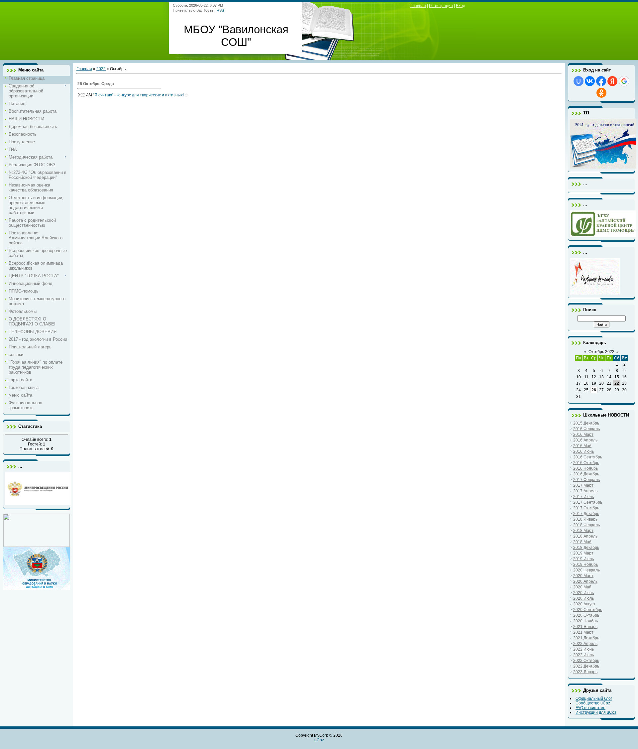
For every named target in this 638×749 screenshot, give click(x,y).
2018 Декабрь (586, 547)
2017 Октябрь (586, 508)
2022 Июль (583, 655)
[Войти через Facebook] (601, 81)
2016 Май (582, 445)
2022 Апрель (585, 643)
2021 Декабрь (586, 638)
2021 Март (583, 632)
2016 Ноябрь (585, 468)
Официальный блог (594, 698)
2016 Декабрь (586, 474)
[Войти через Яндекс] (612, 81)
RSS (220, 10)
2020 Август (584, 604)
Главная (418, 5)
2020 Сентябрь (587, 609)
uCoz (319, 740)
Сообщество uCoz (593, 703)
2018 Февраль (586, 525)
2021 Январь (585, 626)
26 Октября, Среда (95, 83)
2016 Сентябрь (587, 457)
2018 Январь (585, 519)
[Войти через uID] (579, 81)
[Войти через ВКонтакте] (590, 81)
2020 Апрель (585, 581)
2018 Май (582, 542)
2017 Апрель (585, 491)
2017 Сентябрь (587, 502)
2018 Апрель (585, 536)
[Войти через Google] (624, 81)
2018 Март (583, 530)
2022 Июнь (583, 649)
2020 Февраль (586, 570)
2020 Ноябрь (585, 621)
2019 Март (583, 553)
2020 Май (582, 587)
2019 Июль (583, 559)
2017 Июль (583, 496)
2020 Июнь (583, 592)
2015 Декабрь (586, 423)
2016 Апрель (585, 440)
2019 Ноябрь (585, 564)
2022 (101, 68)
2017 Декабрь (586, 513)
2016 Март (583, 434)
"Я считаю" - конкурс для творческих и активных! (138, 95)
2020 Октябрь (586, 615)
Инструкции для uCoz (596, 712)
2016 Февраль (586, 429)
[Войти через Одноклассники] (601, 93)
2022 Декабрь (586, 666)
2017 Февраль (586, 479)
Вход (460, 5)
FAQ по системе (590, 707)
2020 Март (583, 575)
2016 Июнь (583, 451)
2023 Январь (585, 672)
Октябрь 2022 (601, 351)
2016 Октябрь (586, 462)
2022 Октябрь (586, 660)
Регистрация (441, 5)
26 (593, 390)
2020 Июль (583, 598)
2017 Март (583, 485)
